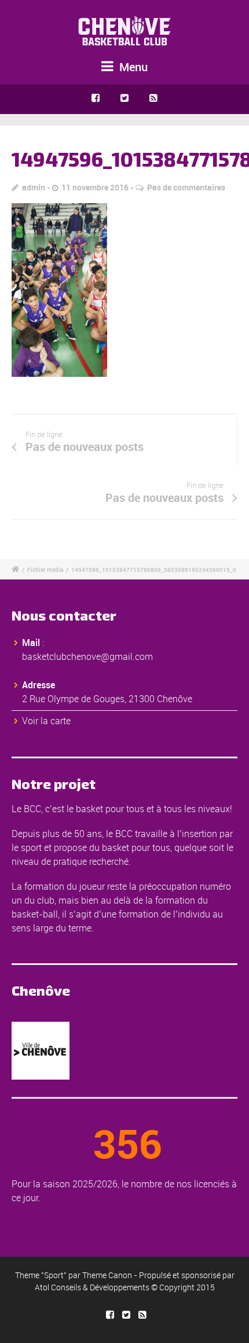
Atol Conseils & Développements (92, 1287)
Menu (132, 67)
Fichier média (45, 570)
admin (33, 187)
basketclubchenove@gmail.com (87, 656)
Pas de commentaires (186, 187)
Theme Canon (107, 1274)
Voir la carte (46, 720)
